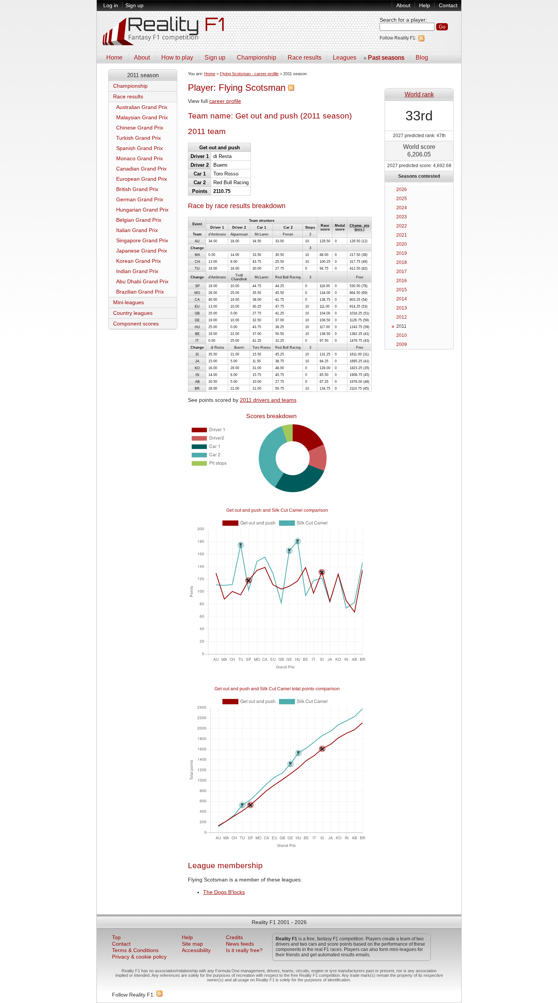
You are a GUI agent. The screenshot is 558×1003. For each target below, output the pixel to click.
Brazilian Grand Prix (140, 292)
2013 (401, 308)
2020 (401, 244)
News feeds (240, 944)
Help (424, 5)
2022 (401, 226)
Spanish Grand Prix (139, 148)
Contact (448, 5)
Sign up (134, 5)
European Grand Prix (141, 179)
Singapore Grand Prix (142, 240)
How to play (177, 57)
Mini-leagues (128, 302)
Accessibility (196, 950)
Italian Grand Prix (137, 230)
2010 (401, 335)
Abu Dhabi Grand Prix (142, 281)
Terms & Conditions (135, 950)
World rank (419, 94)
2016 (401, 280)
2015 (401, 289)
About (403, 5)
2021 (401, 235)
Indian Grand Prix (137, 271)
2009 (401, 344)
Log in (110, 5)
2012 (401, 317)
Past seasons (386, 57)
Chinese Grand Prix (139, 128)
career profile (225, 101)
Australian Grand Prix (141, 107)
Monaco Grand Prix (139, 158)
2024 (401, 207)
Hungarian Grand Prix (142, 210)
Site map (192, 944)
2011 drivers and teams (268, 400)
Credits (234, 937)
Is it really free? (244, 950)
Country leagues (133, 313)
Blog (422, 57)
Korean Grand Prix (138, 261)
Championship (256, 57)
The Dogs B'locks (224, 892)
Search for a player (403, 20)
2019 (401, 253)
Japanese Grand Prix (141, 251)
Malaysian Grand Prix (142, 117)
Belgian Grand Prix (138, 220)
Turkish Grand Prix (138, 138)
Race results (305, 57)
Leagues (344, 57)
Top (116, 937)
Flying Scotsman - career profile (249, 73)
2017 (401, 271)
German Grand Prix (139, 199)
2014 (401, 299)
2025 (401, 198)
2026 (401, 189)
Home (114, 57)
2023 (401, 217)
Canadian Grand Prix (141, 169)
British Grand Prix (137, 189)
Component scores (136, 324)
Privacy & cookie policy (139, 957)
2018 (401, 262)
